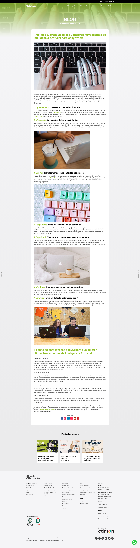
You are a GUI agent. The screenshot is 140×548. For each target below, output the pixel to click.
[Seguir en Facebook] (62, 418)
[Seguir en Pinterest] (78, 418)
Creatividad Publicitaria (72, 23)
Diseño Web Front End (49, 488)
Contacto (110, 6)
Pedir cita (64, 501)
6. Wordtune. (40, 287)
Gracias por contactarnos (52, 540)
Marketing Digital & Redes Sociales (50, 493)
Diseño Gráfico (48, 485)
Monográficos (29, 494)
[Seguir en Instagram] (65, 418)
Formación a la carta (67, 490)
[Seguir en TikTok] (71, 418)
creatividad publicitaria (47, 410)
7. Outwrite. (39, 298)
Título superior (71, 6)
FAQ (62, 540)
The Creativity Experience (68, 488)
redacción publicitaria (53, 178)
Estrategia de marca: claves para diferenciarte (68, 458)
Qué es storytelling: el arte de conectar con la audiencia (92, 458)
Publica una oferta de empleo (87, 492)
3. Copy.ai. (39, 172)
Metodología (65, 492)
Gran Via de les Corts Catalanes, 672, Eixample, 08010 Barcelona (104, 496)
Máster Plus (29, 488)
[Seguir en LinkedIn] (68, 418)
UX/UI (45, 496)
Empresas (82, 494)
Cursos (88, 6)
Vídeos (64, 508)
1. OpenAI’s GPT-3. (42, 107)
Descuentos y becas (67, 499)
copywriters (57, 112)
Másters (81, 6)
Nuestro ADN (65, 485)
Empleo (103, 6)
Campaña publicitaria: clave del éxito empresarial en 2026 (46, 458)
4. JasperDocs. (41, 224)
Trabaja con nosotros (85, 490)
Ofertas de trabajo (84, 485)
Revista (64, 506)
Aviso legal (41, 540)
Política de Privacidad (31, 540)
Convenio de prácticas (86, 488)
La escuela (96, 6)
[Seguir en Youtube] (75, 418)
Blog (101, 1)
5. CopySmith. (40, 237)
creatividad (38, 116)
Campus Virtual (108, 1)
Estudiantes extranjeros (68, 497)
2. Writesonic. (40, 120)
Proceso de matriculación (68, 494)
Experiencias (65, 503)
